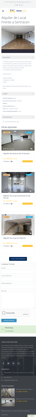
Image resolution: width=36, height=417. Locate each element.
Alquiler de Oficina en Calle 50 (24, 389)
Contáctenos (4, 415)
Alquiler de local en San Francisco (25, 399)
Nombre (3, 268)
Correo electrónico (6, 275)
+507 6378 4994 (10, 2)
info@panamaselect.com (24, 2)
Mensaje (3, 291)
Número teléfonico (6, 283)
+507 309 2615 (7, 377)
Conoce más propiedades (18, 259)
